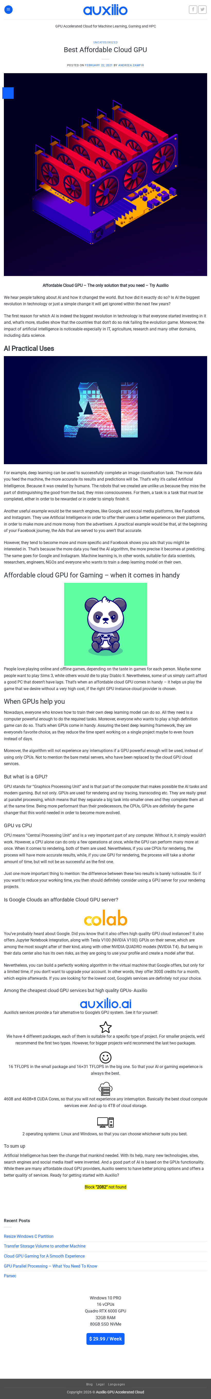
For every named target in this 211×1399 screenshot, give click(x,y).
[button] (8, 9)
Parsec (10, 1275)
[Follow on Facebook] (193, 9)
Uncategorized (105, 42)
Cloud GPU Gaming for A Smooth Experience (44, 1256)
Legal (100, 1384)
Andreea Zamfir (131, 65)
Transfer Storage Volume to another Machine (44, 1246)
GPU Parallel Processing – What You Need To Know (50, 1266)
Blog (89, 1384)
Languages (116, 1384)
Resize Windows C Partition (29, 1236)
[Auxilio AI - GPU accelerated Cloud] (105, 9)
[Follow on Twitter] (202, 9)
